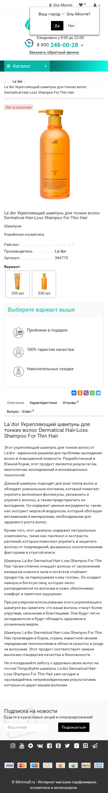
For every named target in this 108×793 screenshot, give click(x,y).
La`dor (17, 81)
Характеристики (43, 403)
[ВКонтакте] (73, 392)
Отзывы (71, 402)
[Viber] (86, 392)
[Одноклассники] (80, 392)
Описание (15, 403)
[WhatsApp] (92, 392)
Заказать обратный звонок (54, 52)
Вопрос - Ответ (20, 411)
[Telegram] (98, 392)
